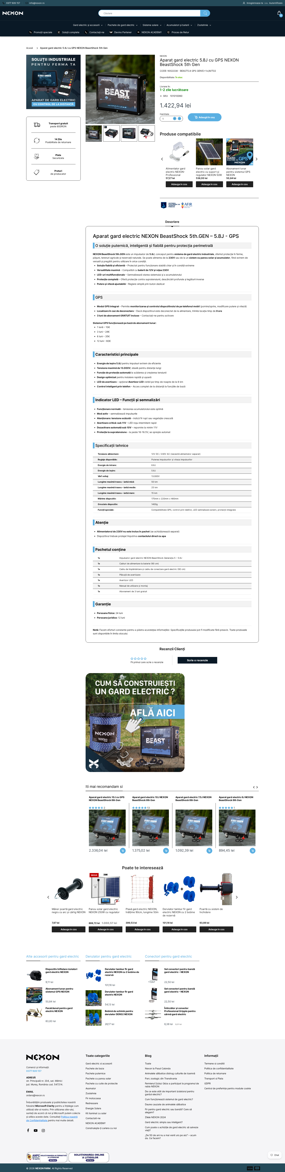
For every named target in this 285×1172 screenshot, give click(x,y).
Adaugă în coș (207, 117)
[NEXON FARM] (12, 13)
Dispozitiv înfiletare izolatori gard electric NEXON (61, 970)
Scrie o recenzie (197, 660)
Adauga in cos (179, 184)
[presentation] (162, 159)
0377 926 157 (33, 1070)
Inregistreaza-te (255, 3)
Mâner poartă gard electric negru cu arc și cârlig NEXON (68, 910)
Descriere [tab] (172, 221)
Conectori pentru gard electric (168, 956)
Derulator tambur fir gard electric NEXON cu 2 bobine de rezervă (179, 912)
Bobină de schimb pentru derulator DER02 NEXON (119, 1012)
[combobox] (154, 13)
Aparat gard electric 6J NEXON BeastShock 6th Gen (236, 798)
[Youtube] (35, 1130)
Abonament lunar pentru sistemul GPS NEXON (238, 172)
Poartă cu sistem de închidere (211, 910)
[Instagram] (43, 1130)
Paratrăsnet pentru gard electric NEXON (59, 1009)
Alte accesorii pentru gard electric (52, 956)
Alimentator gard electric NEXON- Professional (175, 172)
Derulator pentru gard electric (109, 956)
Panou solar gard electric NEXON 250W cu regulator (104, 910)
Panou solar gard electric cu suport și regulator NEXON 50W (209, 172)
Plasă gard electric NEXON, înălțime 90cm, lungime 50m (142, 910)
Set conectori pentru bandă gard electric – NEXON (179, 970)
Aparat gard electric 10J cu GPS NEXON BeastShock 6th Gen (106, 798)
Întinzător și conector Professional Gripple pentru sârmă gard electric (180, 1011)
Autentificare (276, 3)
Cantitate (164, 114)
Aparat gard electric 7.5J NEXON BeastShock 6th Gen (193, 798)
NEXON (163, 56)
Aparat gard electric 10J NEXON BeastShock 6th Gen (150, 798)
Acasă (29, 47)
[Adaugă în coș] (123, 851)
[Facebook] (28, 1130)
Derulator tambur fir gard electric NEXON (119, 993)
